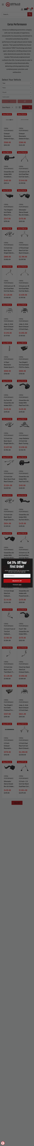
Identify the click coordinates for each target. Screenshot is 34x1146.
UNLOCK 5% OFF (17, 581)
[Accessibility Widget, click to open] (3, 1143)
